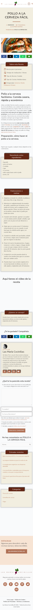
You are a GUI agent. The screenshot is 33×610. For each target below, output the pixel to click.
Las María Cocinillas (17, 26)
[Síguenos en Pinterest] (22, 585)
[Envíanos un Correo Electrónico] (16, 590)
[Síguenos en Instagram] (5, 585)
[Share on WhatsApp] (23, 56)
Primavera (7, 85)
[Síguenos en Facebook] (11, 585)
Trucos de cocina (8, 493)
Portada (7, 29)
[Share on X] (10, 56)
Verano (13, 85)
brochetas (25, 125)
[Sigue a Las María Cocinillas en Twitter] (9, 371)
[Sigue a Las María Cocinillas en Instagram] (14, 371)
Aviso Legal (10, 600)
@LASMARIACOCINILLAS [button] (16, 551)
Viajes (4, 501)
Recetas (12, 29)
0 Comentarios (21, 25)
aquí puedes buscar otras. (8, 132)
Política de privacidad (19, 426)
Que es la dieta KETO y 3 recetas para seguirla (16, 456)
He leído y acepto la (14, 426)
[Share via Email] (29, 56)
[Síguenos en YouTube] (16, 585)
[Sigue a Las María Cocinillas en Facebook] (5, 371)
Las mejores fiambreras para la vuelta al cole (15, 460)
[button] (32, 4)
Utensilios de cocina (8, 497)
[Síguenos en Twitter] (28, 585)
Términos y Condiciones (23, 601)
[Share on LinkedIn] (16, 56)
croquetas (16, 126)
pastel (26, 126)
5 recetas (7, 125)
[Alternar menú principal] (1, 3)
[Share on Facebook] (4, 56)
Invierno (17, 83)
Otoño (22, 83)
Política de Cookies (20, 600)
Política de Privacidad (9, 601)
